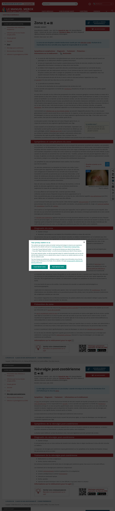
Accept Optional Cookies (40, 266)
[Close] (84, 242)
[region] (57, 255)
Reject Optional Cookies (58, 266)
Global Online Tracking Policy (72, 247)
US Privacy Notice (57, 247)
